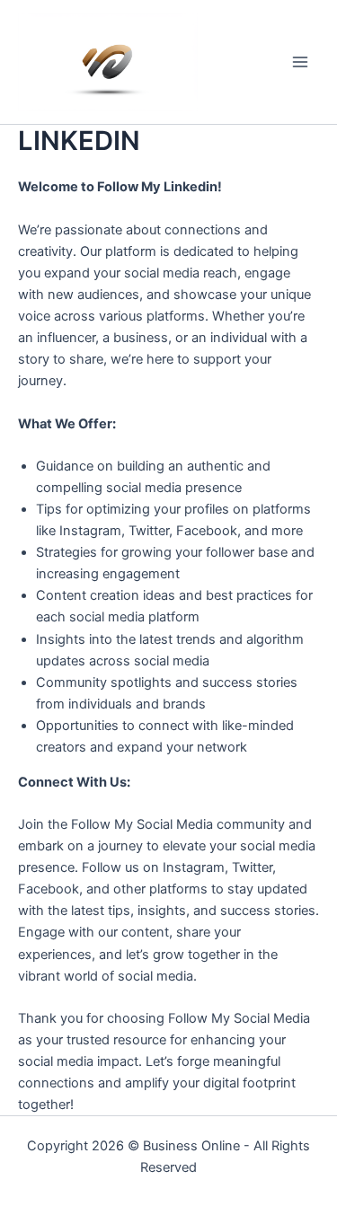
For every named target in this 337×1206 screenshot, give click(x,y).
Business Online (191, 1146)
